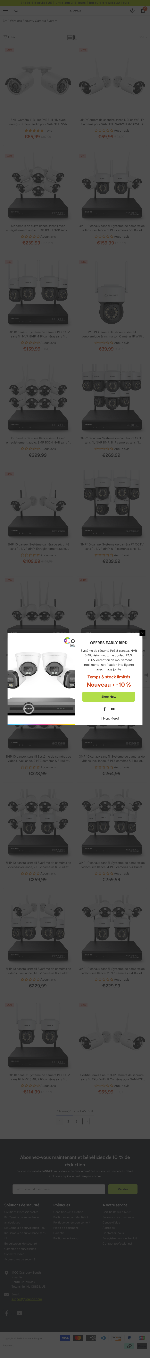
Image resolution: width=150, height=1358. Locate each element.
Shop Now (108, 696)
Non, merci (111, 718)
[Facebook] (105, 709)
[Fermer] (143, 633)
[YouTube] (113, 709)
